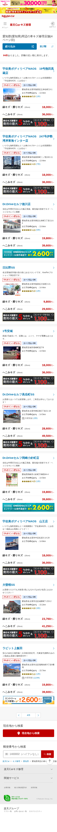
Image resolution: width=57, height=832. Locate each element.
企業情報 (7, 787)
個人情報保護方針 (20, 787)
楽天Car (6, 761)
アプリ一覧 (8, 811)
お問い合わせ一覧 (20, 811)
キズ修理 (16, 761)
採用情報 (34, 787)
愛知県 (26, 761)
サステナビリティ (35, 811)
